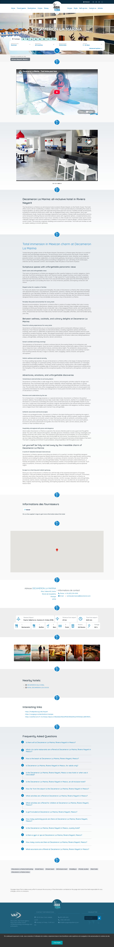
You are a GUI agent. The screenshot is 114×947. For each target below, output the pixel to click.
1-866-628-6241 (65, 920)
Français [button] (87, 2)
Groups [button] (69, 8)
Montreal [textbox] (14, 45)
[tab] (16, 39)
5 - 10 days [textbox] (86, 45)
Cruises (40, 8)
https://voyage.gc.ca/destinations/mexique (39, 714)
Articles (100, 8)
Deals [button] (76, 8)
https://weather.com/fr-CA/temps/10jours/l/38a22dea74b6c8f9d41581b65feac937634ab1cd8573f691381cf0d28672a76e (63, 717)
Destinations (32, 8)
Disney (46, 8)
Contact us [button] (92, 8)
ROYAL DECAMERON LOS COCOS (38, 687)
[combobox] (21, 45)
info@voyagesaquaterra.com (69, 922)
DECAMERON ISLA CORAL (35, 685)
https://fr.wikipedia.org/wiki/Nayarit (36, 711)
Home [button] (13, 8)
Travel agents (21, 8)
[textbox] (39, 45)
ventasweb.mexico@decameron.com (78, 596)
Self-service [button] (83, 8)
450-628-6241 (64, 917)
